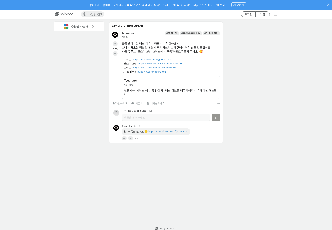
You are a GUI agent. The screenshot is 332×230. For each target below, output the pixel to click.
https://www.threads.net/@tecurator (154, 67)
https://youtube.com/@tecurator (152, 59)
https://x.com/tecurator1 (151, 71)
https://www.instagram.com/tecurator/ (160, 63)
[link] (172, 33)
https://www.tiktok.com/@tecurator (167, 131)
